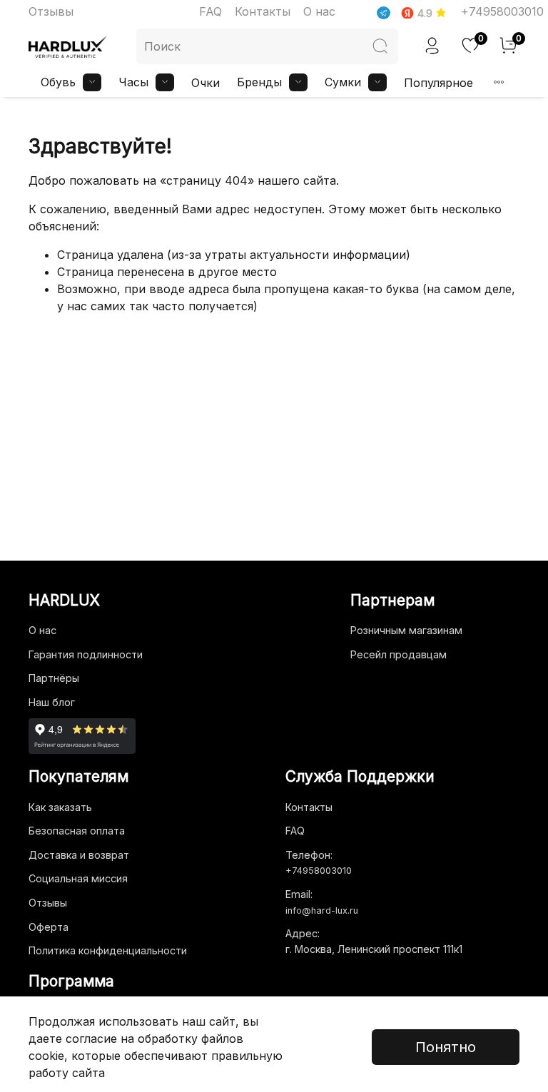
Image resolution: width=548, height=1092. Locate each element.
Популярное (438, 83)
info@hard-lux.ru (321, 910)
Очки (205, 83)
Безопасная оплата (77, 831)
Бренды (259, 82)
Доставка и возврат (79, 855)
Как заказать (60, 807)
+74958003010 (502, 11)
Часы (133, 82)
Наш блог (52, 702)
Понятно (445, 1047)
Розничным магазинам (406, 630)
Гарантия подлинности (86, 654)
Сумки (343, 82)
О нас (319, 11)
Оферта (48, 927)
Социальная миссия (78, 878)
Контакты (262, 11)
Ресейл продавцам (398, 654)
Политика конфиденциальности (108, 950)
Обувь (58, 82)
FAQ (210, 11)
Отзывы (51, 11)
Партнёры (54, 678)
